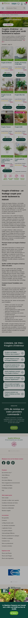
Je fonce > (14, 613)
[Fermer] (25, 591)
